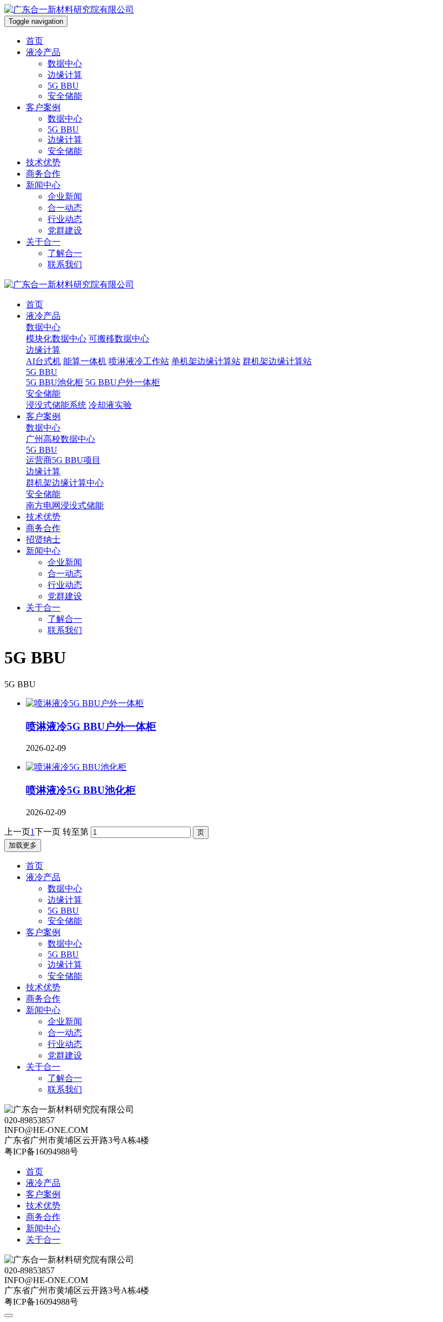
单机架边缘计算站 (205, 361)
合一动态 (65, 207)
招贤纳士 (43, 539)
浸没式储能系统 (56, 405)
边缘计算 (65, 74)
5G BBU (63, 85)
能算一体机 (84, 361)
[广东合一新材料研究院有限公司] (69, 9)
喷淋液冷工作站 (139, 361)
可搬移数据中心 (119, 338)
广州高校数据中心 (60, 439)
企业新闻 (65, 196)
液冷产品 (43, 52)
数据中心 (65, 63)
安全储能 (65, 95)
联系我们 (65, 264)
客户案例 (43, 107)
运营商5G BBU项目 (63, 460)
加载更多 (23, 845)
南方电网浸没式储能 (65, 505)
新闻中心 (43, 185)
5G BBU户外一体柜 (122, 382)
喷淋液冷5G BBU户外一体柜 (91, 726)
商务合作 (43, 173)
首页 (34, 40)
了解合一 (65, 253)
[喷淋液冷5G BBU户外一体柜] (85, 703)
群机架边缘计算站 (277, 361)
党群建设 (65, 230)
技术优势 (43, 162)
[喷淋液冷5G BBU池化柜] (76, 766)
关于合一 (43, 241)
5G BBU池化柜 (54, 382)
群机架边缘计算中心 (65, 482)
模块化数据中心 (56, 338)
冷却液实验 (110, 405)
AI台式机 (43, 361)
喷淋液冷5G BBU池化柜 (81, 790)
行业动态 (65, 219)
